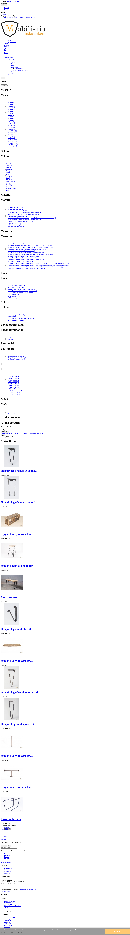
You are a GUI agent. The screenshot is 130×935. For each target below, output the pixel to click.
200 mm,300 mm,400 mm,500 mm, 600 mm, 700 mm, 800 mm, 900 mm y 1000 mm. (32, 247)
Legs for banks (12, 42)
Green (9, 174)
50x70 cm (11, 136)
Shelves (6, 46)
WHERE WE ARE (9, 917)
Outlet (13, 64)
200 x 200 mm (13, 139)
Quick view (5, 827)
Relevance (4, 431)
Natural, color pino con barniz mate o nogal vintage (23, 292)
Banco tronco (9, 597)
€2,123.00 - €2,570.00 (15, 392)
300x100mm (12, 131)
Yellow (9, 176)
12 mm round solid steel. (15, 209)
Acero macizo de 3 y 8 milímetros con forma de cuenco (24, 212)
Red (8, 167)
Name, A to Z (11, 433)
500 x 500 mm (13, 145)
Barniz (9, 186)
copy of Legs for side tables (17, 565)
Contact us (7, 927)
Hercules (11, 413)
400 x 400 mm (13, 143)
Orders (6, 870)
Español (6, 8)
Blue (8, 172)
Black (9, 169)
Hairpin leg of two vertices (16, 359)
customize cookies (91, 930)
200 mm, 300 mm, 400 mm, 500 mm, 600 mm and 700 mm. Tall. (27, 249)
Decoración (11, 75)
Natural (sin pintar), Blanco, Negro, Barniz (21, 318)
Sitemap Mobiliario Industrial (12, 906)
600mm (11, 109)
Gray (8, 163)
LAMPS (6, 45)
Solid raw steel (13, 298)
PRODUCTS (11, 59)
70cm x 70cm (12, 127)
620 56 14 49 (19, 1)
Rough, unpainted (14, 296)
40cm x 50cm (12, 125)
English (6, 9)
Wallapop (7, 853)
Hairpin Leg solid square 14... (18, 724)
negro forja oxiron (12, 188)
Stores (6, 907)
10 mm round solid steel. (15, 207)
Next (6, 836)
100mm (11, 115)
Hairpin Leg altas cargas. (16, 356)
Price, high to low (38, 433)
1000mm (11, 122)
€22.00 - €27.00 (13, 378)
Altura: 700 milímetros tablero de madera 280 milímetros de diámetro (28, 258)
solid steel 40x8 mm (14, 225)
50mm (10, 113)
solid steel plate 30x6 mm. (16, 226)
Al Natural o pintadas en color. (17, 287)
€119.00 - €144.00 (14, 385)
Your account (5, 862)
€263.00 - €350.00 (14, 387)
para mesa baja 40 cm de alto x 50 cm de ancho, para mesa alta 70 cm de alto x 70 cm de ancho (35, 267)
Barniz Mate (10, 181)
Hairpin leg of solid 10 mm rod (19, 692)
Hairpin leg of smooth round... (19, 470)
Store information (5, 891)
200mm (11, 102)
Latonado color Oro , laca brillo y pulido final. (21, 289)
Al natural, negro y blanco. (16, 285)
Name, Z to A (19, 433)
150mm (11, 116)
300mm (11, 104)
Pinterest (6, 857)
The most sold (8, 904)
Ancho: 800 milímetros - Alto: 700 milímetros (21, 261)
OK (2, 78)
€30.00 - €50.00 (13, 380)
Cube (10, 411)
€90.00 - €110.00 (13, 383)
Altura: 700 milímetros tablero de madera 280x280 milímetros (26, 259)
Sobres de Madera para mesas (19, 70)
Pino (8, 183)
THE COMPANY (9, 920)
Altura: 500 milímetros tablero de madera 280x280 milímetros (26, 256)
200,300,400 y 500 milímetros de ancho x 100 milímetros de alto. (27, 252)
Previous (7, 828)
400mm (11, 106)
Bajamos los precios (9, 901)
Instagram (7, 858)
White (9, 165)
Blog (5, 50)
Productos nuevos (9, 902)
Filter (2, 435)
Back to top (5, 839)
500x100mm (12, 134)
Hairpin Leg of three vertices (17, 358)
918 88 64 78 (10, 1)
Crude (9, 179)
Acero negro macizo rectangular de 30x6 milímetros (23, 214)
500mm (11, 108)
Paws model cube (11, 819)
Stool (5, 48)
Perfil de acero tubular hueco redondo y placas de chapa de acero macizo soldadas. (32, 218)
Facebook (7, 855)
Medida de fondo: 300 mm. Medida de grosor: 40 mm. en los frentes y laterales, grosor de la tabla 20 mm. (38, 265)
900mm (11, 120)
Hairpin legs (9, 40)
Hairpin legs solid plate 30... (17, 629)
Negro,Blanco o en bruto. (16, 320)
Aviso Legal (7, 923)
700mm (11, 111)
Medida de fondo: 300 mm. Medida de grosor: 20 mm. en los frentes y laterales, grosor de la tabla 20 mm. (38, 263)
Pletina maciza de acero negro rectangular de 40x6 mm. (24, 219)
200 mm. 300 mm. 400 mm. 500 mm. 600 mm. (22, 251)
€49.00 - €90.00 (13, 382)
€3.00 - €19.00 (13, 376)
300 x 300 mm (13, 141)
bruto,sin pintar (13, 316)
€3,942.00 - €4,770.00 (15, 394)
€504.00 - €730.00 (14, 389)
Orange (9, 171)
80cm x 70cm (12, 146)
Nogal (9, 185)
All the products (8, 57)
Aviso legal (7, 919)
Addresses (7, 873)
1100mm (11, 123)
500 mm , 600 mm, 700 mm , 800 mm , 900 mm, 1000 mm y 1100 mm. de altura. (31, 254)
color (8, 190)
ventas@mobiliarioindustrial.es (26, 17)
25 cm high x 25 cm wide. (16, 244)
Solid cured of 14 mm (15, 223)
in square (11, 339)
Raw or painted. (13, 294)
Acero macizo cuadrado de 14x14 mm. (19, 211)
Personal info (8, 868)
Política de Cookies (9, 925)
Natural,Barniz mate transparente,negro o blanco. (22, 291)
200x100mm (12, 129)
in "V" (10, 337)
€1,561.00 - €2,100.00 (15, 391)
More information (80, 930)
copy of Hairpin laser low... (17, 534)
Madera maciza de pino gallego (17, 216)
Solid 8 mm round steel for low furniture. (20, 221)
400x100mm (12, 132)
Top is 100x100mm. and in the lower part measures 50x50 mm (26, 268)
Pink (8, 178)
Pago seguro (7, 922)
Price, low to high (28, 433)
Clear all (4, 85)
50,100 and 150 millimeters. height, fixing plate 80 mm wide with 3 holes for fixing (32, 245)
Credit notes (7, 871)
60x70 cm (11, 138)
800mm (11, 118)
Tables (6, 43)
